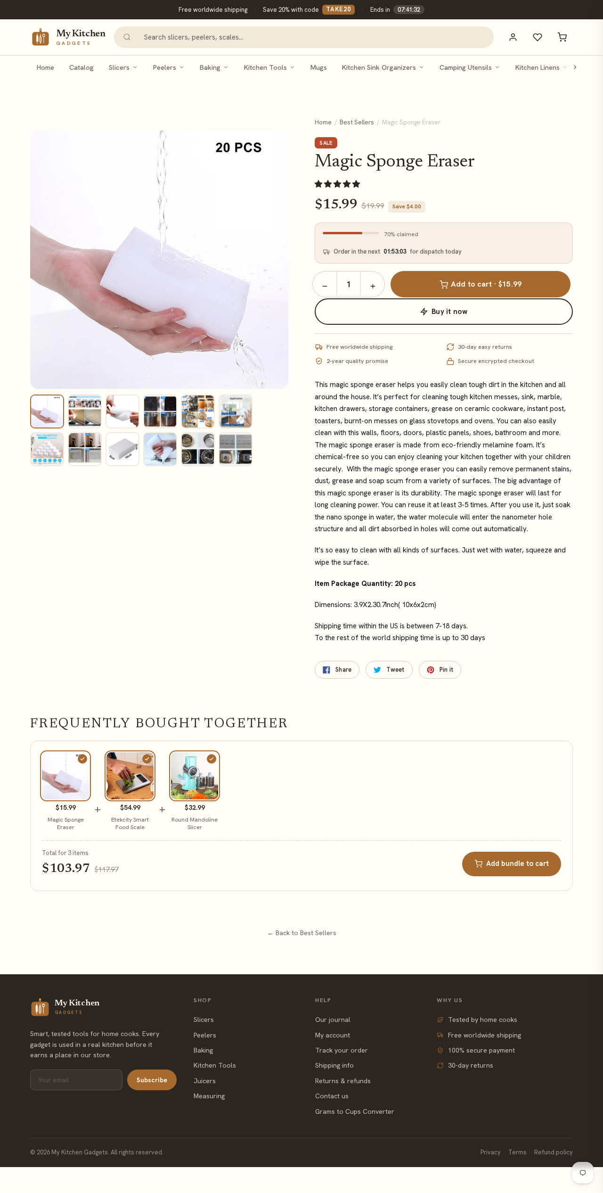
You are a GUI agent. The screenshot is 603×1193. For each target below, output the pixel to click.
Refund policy (553, 1152)
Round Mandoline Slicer (194, 823)
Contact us (332, 1096)
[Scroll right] (574, 67)
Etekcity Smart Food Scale (130, 823)
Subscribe (152, 1080)
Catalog (81, 67)
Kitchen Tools (265, 67)
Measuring (209, 1096)
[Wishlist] (537, 37)
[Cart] (562, 37)
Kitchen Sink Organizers (379, 67)
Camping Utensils (466, 67)
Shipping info (334, 1065)
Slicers (119, 67)
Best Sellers (357, 122)
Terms (517, 1152)
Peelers (164, 67)
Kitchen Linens (537, 67)
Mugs (318, 67)
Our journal (332, 1019)
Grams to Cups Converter (354, 1111)
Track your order (341, 1050)
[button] (338, 184)
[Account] (513, 37)
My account (332, 1035)
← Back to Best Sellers (301, 933)
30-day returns (470, 1065)
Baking (210, 67)
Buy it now (449, 311)
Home (45, 67)
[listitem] (47, 411)
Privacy (491, 1152)
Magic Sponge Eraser (66, 823)
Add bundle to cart (517, 863)
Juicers (205, 1081)
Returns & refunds (343, 1081)
